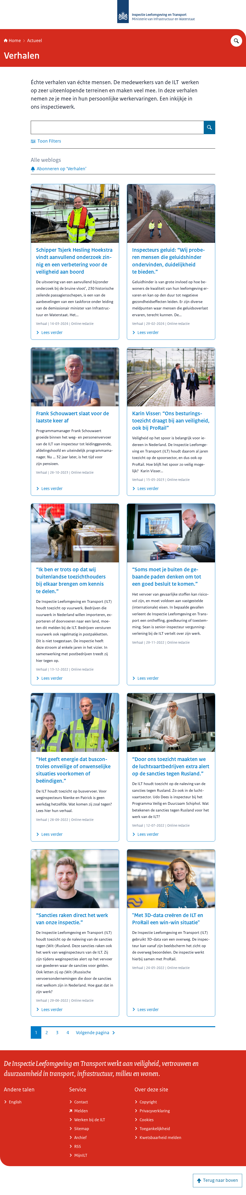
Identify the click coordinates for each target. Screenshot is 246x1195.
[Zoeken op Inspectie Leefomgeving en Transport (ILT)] (236, 41)
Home (15, 41)
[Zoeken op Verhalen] (209, 127)
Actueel (34, 41)
